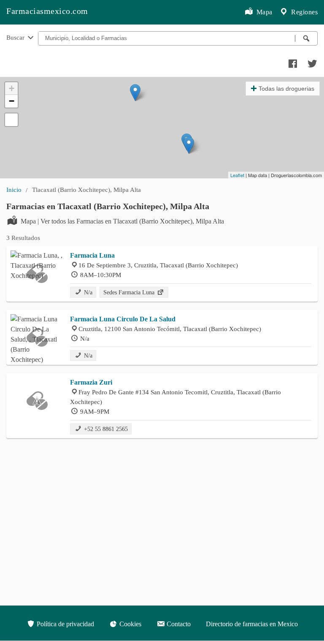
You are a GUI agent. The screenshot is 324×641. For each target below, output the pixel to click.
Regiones (303, 12)
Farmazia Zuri (91, 382)
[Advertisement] (162, 506)
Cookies (129, 624)
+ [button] (11, 88)
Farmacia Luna (92, 255)
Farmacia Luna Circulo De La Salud (123, 319)
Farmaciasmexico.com (47, 11)
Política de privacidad (64, 624)
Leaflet (237, 175)
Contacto (178, 624)
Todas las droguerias (286, 88)
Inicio (14, 189)
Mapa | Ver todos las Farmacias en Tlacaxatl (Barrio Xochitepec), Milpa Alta (122, 221)
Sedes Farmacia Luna (129, 292)
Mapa (263, 12)
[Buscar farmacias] (306, 38)
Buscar (16, 37)
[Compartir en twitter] (311, 61)
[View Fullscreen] (11, 119)
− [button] (11, 101)
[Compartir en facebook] (291, 61)
